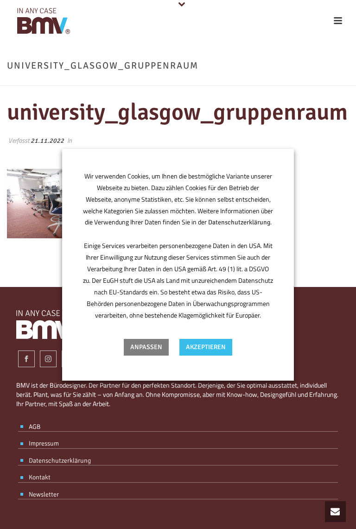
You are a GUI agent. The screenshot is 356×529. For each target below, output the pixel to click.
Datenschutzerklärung (239, 222)
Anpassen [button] (146, 347)
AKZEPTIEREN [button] (206, 347)
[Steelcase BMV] (41, 21)
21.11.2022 (47, 141)
